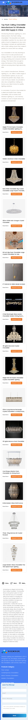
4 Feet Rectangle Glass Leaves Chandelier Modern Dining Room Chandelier (13, 316)
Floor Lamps (5, 670)
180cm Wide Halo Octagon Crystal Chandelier (13, 221)
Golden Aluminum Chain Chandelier (14, 159)
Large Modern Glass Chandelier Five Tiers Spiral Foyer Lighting (14, 566)
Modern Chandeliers (7, 678)
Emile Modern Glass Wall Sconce (13, 503)
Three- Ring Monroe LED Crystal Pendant (12, 534)
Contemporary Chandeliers (9, 673)
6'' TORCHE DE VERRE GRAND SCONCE (14, 284)
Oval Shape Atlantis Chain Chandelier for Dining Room (11, 472)
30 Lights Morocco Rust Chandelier (13, 441)
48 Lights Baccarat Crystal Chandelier (11, 347)
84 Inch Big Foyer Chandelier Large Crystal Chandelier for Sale (13, 253)
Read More (5, 132)
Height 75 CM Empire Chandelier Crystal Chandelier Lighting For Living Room (13, 129)
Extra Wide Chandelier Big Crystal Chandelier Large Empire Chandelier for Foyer (14, 191)
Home (6, 19)
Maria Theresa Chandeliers (9, 676)
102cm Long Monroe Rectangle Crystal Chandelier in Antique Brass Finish (14, 411)
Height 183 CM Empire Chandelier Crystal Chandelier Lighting (13, 379)
